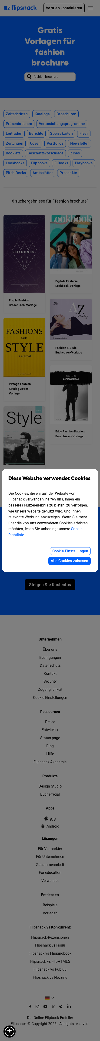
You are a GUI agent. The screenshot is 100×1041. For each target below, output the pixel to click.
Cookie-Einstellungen (70, 551)
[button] (9, 1031)
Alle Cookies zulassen (69, 561)
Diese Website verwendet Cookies (49, 478)
